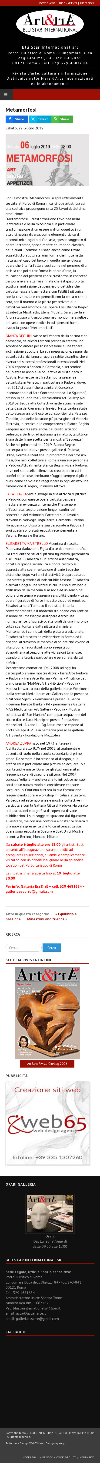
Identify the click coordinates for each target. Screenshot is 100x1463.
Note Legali (31, 1457)
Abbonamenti (68, 3)
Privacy (47, 1457)
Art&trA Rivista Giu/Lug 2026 (47, 1064)
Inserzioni (87, 3)
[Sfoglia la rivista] (47, 1013)
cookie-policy (66, 1457)
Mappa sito (87, 1457)
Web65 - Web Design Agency (47, 1443)
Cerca (51, 947)
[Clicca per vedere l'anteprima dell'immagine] (47, 160)
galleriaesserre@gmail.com (29, 891)
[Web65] (47, 1122)
